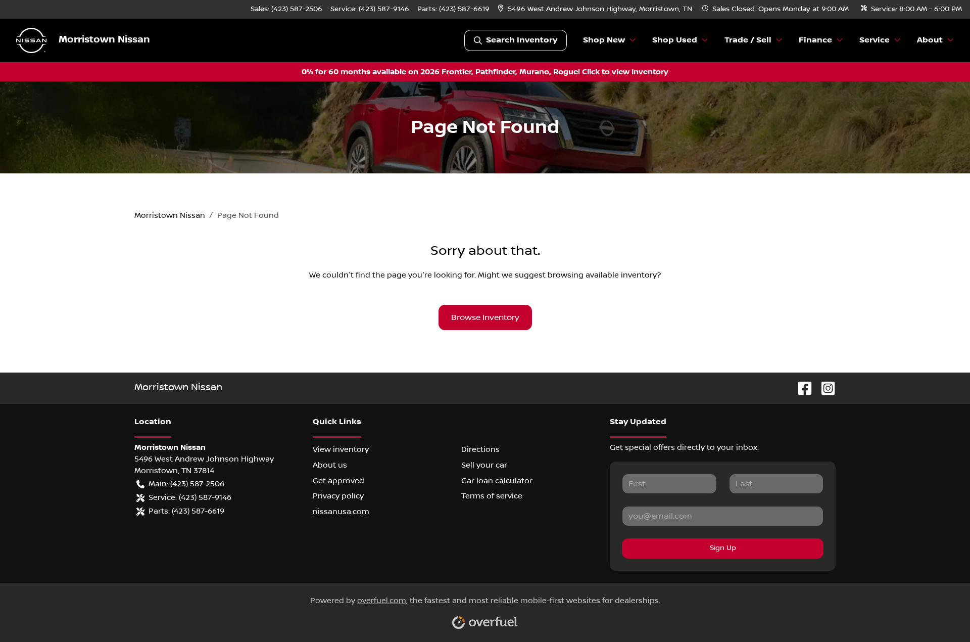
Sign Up (723, 548)
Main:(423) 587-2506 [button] (186, 483)
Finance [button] (815, 40)
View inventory (341, 449)
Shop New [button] (604, 40)
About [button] (930, 40)
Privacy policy (338, 495)
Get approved (338, 480)
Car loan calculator (496, 480)
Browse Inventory (485, 317)
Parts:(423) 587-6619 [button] (186, 511)
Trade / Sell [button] (747, 40)
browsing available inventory (602, 275)
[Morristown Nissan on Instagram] (824, 388)
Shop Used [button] (674, 40)
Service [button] (874, 40)
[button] (596, 9)
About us (330, 465)
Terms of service (491, 495)
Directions (480, 449)
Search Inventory (521, 40)
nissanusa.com (341, 511)
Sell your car (484, 465)
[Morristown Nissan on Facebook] (800, 388)
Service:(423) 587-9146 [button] (190, 497)
